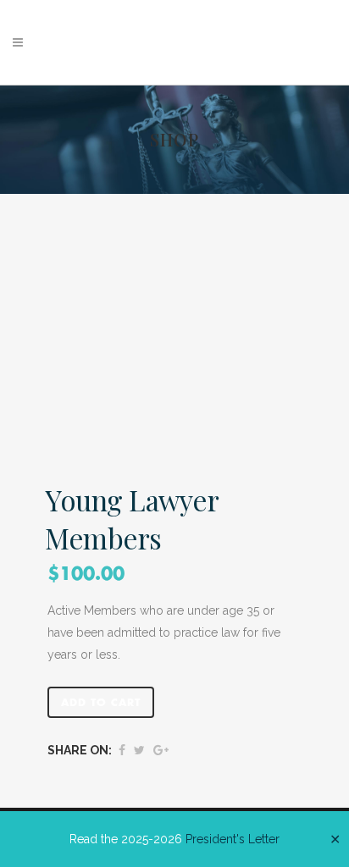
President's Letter (233, 839)
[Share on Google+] (161, 750)
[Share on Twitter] (139, 750)
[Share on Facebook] (122, 750)
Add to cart (101, 703)
